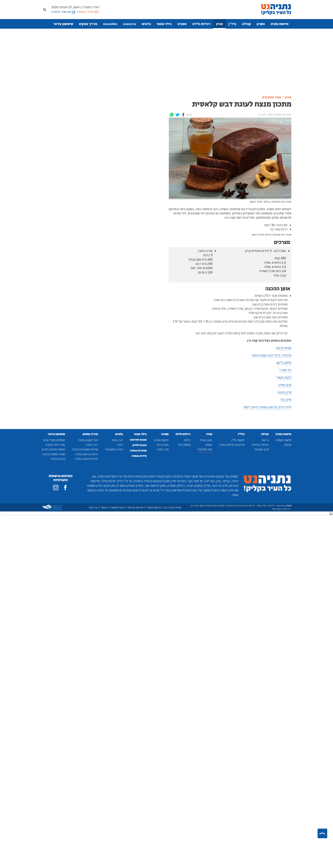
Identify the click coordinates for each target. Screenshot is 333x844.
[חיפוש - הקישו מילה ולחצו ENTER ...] (44, 9)
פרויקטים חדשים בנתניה (232, 445)
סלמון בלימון (284, 363)
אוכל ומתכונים (205, 449)
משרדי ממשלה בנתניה (53, 454)
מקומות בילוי (184, 445)
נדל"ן (232, 24)
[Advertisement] (166, 62)
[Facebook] (183, 115)
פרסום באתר (154, 507)
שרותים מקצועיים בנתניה (85, 449)
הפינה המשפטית (114, 449)
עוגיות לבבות (283, 348)
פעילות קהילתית (260, 445)
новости (129, 24)
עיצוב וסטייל (206, 440)
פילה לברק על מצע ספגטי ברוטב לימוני (267, 407)
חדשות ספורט (161, 440)
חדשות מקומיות (283, 440)
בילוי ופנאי (164, 24)
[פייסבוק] (65, 487)
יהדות (120, 445)
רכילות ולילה (201, 24)
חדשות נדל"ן (238, 440)
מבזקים (287, 445)
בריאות (265, 440)
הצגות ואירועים (138, 440)
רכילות (187, 440)
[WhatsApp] (172, 115)
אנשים (209, 445)
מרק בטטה (284, 392)
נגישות (104, 507)
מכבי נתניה (163, 449)
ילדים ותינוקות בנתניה (86, 459)
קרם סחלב (284, 385)
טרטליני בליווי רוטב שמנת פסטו (271, 355)
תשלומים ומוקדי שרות (54, 440)
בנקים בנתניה (58, 459)
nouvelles (110, 24)
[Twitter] (177, 115)
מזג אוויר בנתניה (61, 12)
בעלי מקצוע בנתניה (88, 440)
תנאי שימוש (117, 507)
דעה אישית (117, 440)
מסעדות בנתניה (138, 451)
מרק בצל (285, 399)
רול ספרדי (285, 370)
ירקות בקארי (283, 377)
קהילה (246, 24)
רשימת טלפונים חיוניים (53, 449)
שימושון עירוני (63, 24)
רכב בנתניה (92, 445)
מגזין (219, 24)
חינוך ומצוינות (262, 449)
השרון (261, 24)
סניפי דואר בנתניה (55, 445)
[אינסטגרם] (56, 487)
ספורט (182, 24)
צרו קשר (93, 507)
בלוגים (146, 24)
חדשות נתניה (279, 24)
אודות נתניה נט (172, 507)
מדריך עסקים (88, 24)
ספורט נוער (162, 445)
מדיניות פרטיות (135, 507)
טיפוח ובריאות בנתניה (86, 454)
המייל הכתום (86, 12)
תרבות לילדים (139, 445)
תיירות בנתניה (139, 456)
